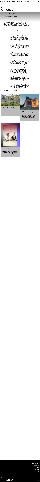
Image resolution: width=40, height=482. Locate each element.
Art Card (37, 469)
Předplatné (36, 475)
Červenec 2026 (27, 1)
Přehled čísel (35, 463)
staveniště (11, 16)
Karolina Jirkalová (7, 16)
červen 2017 (16, 16)
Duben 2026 (5, 1)
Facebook (36, 471)
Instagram (36, 473)
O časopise (36, 467)
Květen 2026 (12, 1)
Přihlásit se (36, 461)
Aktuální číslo (35, 465)
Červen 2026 (20, 1)
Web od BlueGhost (38, 479)
